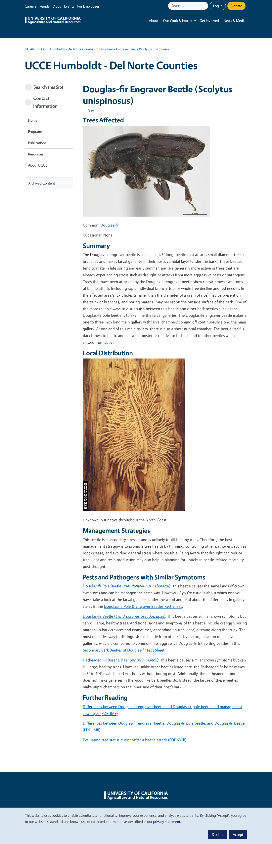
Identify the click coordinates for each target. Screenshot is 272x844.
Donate (236, 5)
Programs (35, 131)
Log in (217, 5)
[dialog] (136, 825)
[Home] (53, 21)
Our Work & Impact (177, 20)
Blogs (57, 6)
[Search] (205, 6)
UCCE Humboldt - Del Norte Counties (68, 49)
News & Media (235, 20)
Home (32, 120)
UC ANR (30, 49)
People (44, 6)
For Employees (88, 6)
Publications (37, 142)
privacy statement (166, 821)
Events (69, 6)
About (153, 20)
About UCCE (37, 165)
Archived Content (41, 183)
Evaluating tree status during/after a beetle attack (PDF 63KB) (134, 739)
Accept (238, 834)
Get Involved (209, 20)
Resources (35, 154)
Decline (217, 834)
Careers (30, 6)
